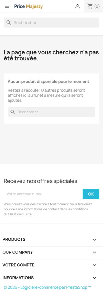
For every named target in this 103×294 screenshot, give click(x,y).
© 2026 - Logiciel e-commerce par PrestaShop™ (47, 287)
